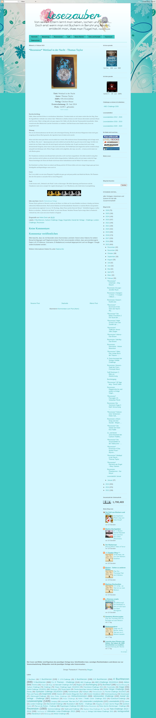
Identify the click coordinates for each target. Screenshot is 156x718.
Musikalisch (71, 704)
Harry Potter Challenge (59, 696)
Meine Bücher (79, 37)
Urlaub (83, 711)
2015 (107, 244)
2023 (107, 219)
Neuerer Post (35, 303)
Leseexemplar (35, 701)
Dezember (111, 247)
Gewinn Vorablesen (94, 694)
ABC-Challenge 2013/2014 (106, 682)
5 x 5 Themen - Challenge (63, 682)
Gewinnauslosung (110, 694)
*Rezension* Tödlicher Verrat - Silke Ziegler (114, 329)
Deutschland (65, 689)
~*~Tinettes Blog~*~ (112, 553)
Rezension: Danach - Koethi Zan (114, 301)
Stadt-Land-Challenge (71, 709)
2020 (107, 229)
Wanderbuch (36, 714)
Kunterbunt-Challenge (118, 698)
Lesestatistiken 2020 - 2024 (112, 126)
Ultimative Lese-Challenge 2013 (61, 711)
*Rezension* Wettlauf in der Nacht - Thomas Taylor (114, 457)
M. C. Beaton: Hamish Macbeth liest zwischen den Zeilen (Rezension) (119, 535)
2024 (107, 216)
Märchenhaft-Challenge (55, 704)
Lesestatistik (114, 701)
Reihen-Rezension (90, 706)
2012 (107, 490)
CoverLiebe (111, 687)
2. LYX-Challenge (64, 679)
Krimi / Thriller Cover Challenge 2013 (92, 698)
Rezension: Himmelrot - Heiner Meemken (114, 346)
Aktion (126, 682)
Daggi (60, 220)
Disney (29, 692)
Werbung (47, 714)
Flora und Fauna (32, 694)
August (110, 260)
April (109, 272)
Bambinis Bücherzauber (114, 616)
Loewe (127, 701)
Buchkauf (107, 685)
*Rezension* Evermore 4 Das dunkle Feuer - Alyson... (113, 449)
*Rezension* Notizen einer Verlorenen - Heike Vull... (114, 414)
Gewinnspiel (125, 694)
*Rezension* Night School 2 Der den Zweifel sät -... (114, 322)
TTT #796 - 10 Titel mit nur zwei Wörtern (119, 588)
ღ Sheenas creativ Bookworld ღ (112, 600)
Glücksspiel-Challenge (38, 696)
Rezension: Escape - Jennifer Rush (114, 289)
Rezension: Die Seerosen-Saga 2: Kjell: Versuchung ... (114, 406)
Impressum (108, 37)
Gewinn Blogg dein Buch (74, 694)
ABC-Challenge (85, 682)
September (112, 256)
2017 (107, 238)
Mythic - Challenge (85, 704)
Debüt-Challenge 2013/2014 (36, 689)
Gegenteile (67, 220)
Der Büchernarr (111, 545)
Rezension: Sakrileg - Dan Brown (114, 340)
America (35, 685)
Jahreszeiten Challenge (103, 696)
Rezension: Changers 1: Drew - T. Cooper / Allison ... (114, 295)
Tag (104, 709)
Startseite (34, 37)
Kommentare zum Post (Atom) (68, 309)
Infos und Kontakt (94, 37)
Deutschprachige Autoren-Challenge (86, 689)
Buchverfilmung (121, 685)
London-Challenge (36, 704)
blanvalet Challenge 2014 (64, 685)
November (111, 250)
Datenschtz (60, 249)
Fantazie (86, 692)
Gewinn (59, 694)
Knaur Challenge (69, 698)
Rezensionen (58, 37)
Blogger (89, 670)
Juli (109, 263)
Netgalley (99, 704)
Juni (109, 266)
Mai (109, 269)
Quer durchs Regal (112, 704)
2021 (107, 226)
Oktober (111, 253)
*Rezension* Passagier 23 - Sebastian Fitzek (113, 398)
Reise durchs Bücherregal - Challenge (112, 706)
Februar (110, 278)
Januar (110, 480)
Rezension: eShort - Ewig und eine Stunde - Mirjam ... (114, 421)
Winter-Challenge (60, 714)
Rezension (40, 222)
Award (43, 685)
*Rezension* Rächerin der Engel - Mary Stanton (114, 464)
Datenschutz (35, 40)
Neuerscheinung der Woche (114, 647)
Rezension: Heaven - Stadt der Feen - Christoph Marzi (114, 367)
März (110, 275)
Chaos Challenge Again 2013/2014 (67, 687)
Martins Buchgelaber (113, 529)
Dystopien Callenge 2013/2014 (49, 691)
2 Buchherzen (39, 220)
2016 (107, 241)
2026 (107, 210)
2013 (107, 487)
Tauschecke (40, 711)
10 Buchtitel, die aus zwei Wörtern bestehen (119, 556)
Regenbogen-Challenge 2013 (70, 706)
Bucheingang (111, 379)
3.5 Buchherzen (100, 679)
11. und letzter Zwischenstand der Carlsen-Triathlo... (114, 435)
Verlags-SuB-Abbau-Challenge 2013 (100, 711)
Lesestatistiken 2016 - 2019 (112, 121)
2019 (107, 232)
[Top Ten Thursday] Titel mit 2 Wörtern (119, 573)
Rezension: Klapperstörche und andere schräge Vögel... (114, 390)
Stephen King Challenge (91, 709)
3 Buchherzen (81, 679)
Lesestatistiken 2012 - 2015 (112, 117)
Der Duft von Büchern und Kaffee (115, 513)
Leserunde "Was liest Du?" (70, 701)
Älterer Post (94, 303)
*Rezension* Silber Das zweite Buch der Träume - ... (114, 353)
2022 (107, 223)
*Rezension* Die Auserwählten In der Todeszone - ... (114, 441)
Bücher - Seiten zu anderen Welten (115, 568)
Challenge (47, 687)
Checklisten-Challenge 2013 (93, 687)
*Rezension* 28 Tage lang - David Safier (114, 383)
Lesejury (54, 701)
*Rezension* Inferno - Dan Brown (114, 335)
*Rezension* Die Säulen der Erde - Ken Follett (114, 428)
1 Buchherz (31, 679)
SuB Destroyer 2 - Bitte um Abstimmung (113, 374)
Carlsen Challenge (51, 220)
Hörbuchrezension (79, 696)
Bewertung (45, 37)
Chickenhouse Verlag (50, 201)
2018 (107, 235)
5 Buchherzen (40, 682)
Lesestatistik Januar (114, 476)
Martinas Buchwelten (113, 584)
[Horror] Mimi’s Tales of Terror (115, 546)
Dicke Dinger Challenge (113, 689)
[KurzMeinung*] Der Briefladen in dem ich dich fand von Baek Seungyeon (119, 606)
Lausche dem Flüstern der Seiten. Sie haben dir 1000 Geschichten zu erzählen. (115, 643)
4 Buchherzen (121, 679)
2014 (107, 484)
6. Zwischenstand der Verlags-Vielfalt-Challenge (114, 360)
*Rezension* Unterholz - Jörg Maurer (113, 283)
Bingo (50, 685)
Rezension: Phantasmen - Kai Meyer (114, 471)
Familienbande (73, 692)
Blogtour (79, 685)
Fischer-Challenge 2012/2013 (115, 692)
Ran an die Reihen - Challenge (45, 706)
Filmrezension (97, 692)
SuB (68, 37)
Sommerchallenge (54, 709)
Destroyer (53, 689)
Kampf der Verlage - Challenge (82, 220)
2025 (107, 213)
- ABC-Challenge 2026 (111, 106)
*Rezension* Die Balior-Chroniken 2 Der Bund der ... (114, 315)
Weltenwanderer (111, 626)
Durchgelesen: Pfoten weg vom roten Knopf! (119, 518)
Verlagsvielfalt (123, 711)
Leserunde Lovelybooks (93, 701)
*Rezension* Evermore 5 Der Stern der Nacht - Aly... (114, 308)
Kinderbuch (55, 698)
